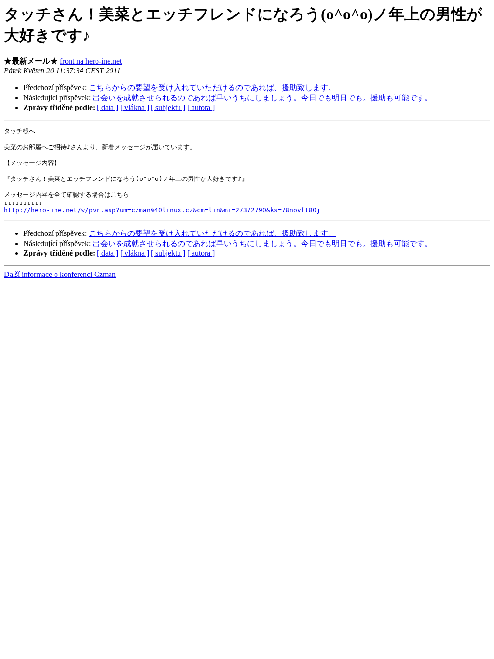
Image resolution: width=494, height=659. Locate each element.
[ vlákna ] (134, 107)
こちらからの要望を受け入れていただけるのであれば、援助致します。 (212, 87)
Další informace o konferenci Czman (60, 274)
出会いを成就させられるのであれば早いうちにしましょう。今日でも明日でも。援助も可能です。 (266, 98)
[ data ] (107, 107)
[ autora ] (201, 107)
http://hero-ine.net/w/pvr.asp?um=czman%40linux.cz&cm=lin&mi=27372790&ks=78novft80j (162, 210)
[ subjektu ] (168, 107)
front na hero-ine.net (91, 61)
